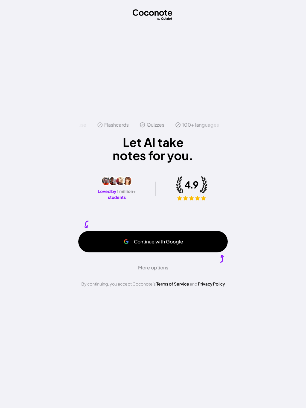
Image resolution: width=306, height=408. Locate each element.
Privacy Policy (211, 283)
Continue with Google (158, 241)
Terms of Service (172, 283)
